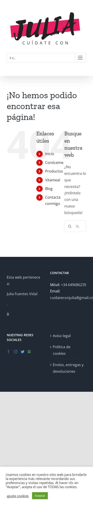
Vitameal (52, 180)
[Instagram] (15, 351)
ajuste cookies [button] (18, 496)
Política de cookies (61, 350)
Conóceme (54, 162)
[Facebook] (8, 351)
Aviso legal (62, 335)
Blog (49, 188)
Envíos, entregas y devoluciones (68, 368)
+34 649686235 (73, 284)
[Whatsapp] (29, 351)
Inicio (49, 153)
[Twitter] (22, 351)
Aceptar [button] (40, 496)
